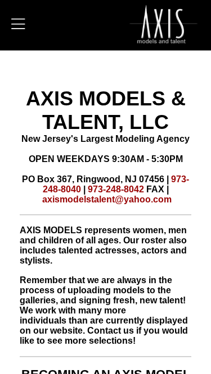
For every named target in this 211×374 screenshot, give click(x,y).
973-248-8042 (116, 189)
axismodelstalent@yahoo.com (107, 199)
